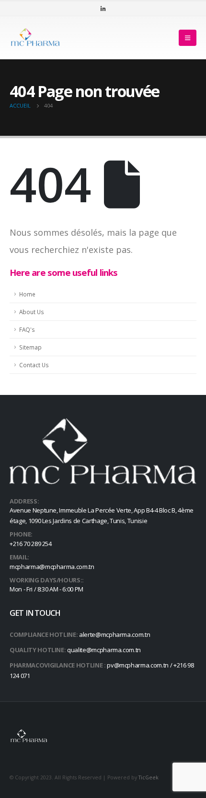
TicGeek (148, 777)
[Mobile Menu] (187, 38)
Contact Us (34, 365)
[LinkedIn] (103, 8)
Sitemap (30, 347)
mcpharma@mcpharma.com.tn (52, 566)
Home (27, 294)
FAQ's (27, 329)
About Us (31, 312)
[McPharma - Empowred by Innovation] (36, 37)
